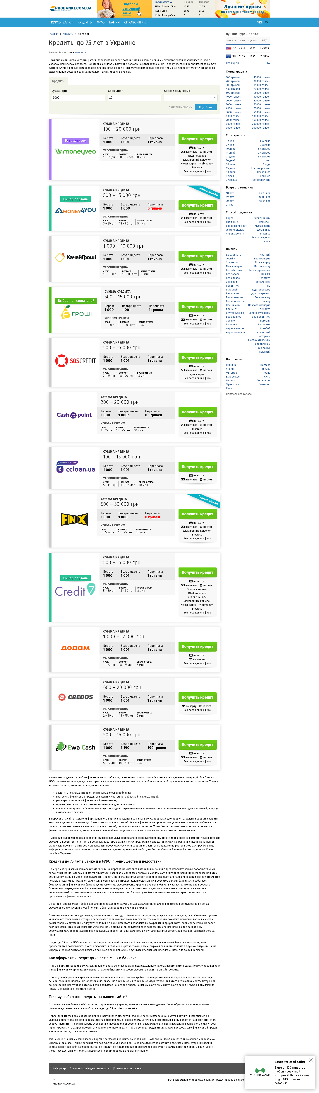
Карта (229, 218)
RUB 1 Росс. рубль (165, 15)
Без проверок (234, 297)
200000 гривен (261, 123)
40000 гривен (261, 100)
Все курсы (232, 63)
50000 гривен (262, 104)
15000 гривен (262, 85)
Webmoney (263, 229)
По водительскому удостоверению (260, 289)
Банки (114, 22)
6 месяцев (264, 148)
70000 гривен (262, 108)
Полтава (265, 365)
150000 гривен (261, 120)
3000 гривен (233, 104)
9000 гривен (233, 127)
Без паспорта (262, 258)
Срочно (230, 320)
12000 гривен (262, 81)
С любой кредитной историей (263, 332)
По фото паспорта (259, 305)
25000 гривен (262, 92)
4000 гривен (233, 108)
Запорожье (233, 376)
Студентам (232, 262)
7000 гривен (233, 120)
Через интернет (236, 328)
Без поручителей (259, 270)
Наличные (232, 222)
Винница (231, 365)
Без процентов (235, 301)
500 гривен (233, 92)
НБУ (267, 63)
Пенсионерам (234, 266)
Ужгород (265, 384)
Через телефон (235, 332)
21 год (229, 204)
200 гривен (233, 81)
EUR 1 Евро (161, 10)
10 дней (230, 148)
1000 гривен (233, 96)
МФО (101, 22)
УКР (260, 22)
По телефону (262, 266)
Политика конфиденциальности (89, 1068)
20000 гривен (262, 89)
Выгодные (264, 324)
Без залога (232, 274)
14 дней (230, 152)
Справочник (135, 22)
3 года (266, 164)
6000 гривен (233, 116)
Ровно (266, 372)
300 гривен (233, 85)
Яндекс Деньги (235, 233)
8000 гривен (233, 123)
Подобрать (205, 107)
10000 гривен (262, 77)
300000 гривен (261, 127)
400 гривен (233, 89)
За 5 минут (264, 347)
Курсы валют (62, 22)
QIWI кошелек (235, 229)
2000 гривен (233, 100)
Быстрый (264, 351)
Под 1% (265, 274)
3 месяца (265, 141)
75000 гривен (262, 112)
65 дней (230, 168)
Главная (53, 33)
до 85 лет (264, 201)
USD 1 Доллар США (165, 6)
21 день (230, 156)
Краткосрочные (260, 168)
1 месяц (230, 176)
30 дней (230, 160)
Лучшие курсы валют (242, 34)
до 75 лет (264, 193)
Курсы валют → (163, 2)
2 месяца (231, 179)
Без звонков (233, 316)
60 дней (231, 164)
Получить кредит (197, 139)
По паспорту (262, 262)
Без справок (233, 278)
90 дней (231, 172)
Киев (229, 388)
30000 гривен (262, 96)
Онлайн (230, 258)
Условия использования (127, 1068)
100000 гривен (261, 116)
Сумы (267, 376)
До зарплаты (233, 254)
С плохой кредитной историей (232, 285)
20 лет (230, 201)
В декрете (264, 309)
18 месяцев (263, 156)
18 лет (230, 193)
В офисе (265, 233)
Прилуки (265, 368)
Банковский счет (236, 225)
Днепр (230, 368)
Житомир (231, 372)
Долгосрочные (261, 179)
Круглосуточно (235, 313)
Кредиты (85, 22)
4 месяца (264, 145)
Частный (265, 254)
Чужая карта (262, 225)
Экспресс (231, 324)
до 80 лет (264, 197)
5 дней (230, 141)
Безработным (234, 270)
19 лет (230, 197)
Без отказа (232, 293)
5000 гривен (233, 112)
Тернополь (263, 380)
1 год (267, 160)
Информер (59, 1068)
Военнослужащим (259, 313)
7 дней (230, 145)
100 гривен (233, 77)
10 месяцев (263, 152)
